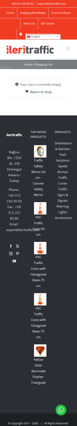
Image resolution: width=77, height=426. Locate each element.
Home (28, 64)
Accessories (63, 218)
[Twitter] (17, 246)
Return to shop (41, 92)
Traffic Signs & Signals (62, 195)
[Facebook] (11, 246)
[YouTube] (14, 261)
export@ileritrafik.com (51, 4)
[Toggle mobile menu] (68, 48)
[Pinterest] (17, 253)
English (35, 36)
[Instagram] (11, 253)
